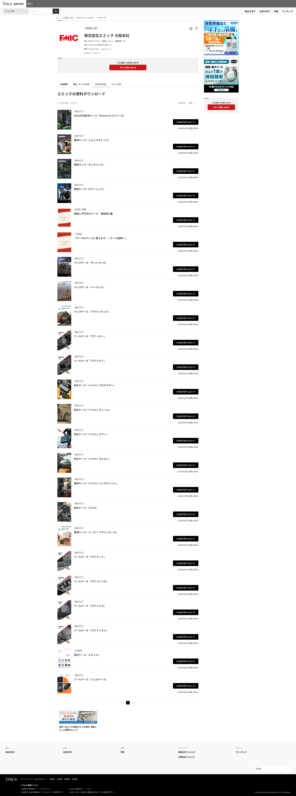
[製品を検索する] (56, 11)
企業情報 (64, 84)
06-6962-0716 (93, 49)
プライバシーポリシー (27, 779)
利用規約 (52, 779)
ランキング (287, 11)
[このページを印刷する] (191, 28)
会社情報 (59, 779)
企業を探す (264, 11)
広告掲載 (74, 779)
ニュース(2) (116, 84)
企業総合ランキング (186, 756)
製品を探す (250, 11)
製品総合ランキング (186, 752)
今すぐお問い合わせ (128, 67)
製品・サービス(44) (81, 84)
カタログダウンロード (185, 122)
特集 (276, 11)
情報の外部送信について (41, 779)
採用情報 (67, 779)
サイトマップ (241, 752)
